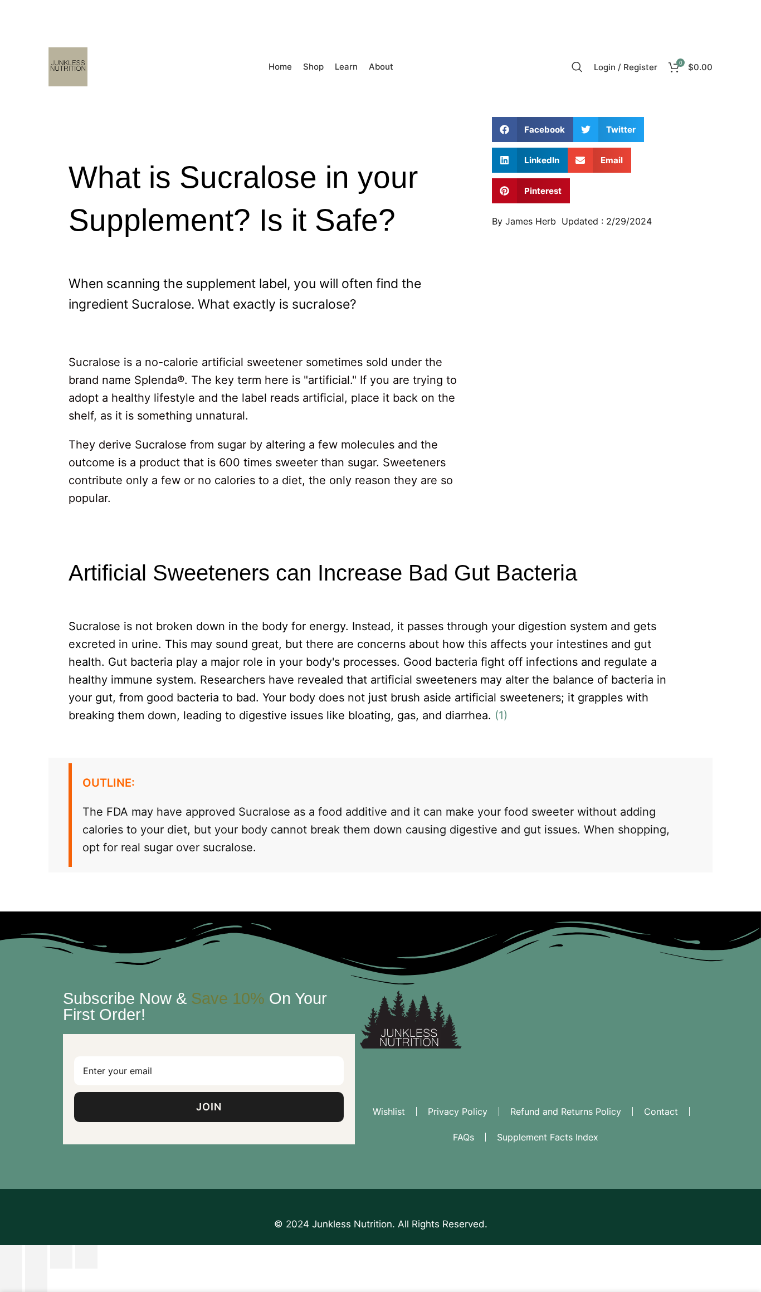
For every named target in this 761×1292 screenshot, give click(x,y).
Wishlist (389, 1111)
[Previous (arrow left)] (11, 1280)
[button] (533, 129)
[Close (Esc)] (11, 1257)
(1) (501, 715)
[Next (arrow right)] (36, 1280)
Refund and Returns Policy (565, 1111)
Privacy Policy (457, 1111)
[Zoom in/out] (86, 1257)
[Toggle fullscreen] (61, 1257)
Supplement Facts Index (547, 1137)
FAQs (463, 1137)
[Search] (577, 67)
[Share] (36, 1257)
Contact (661, 1111)
